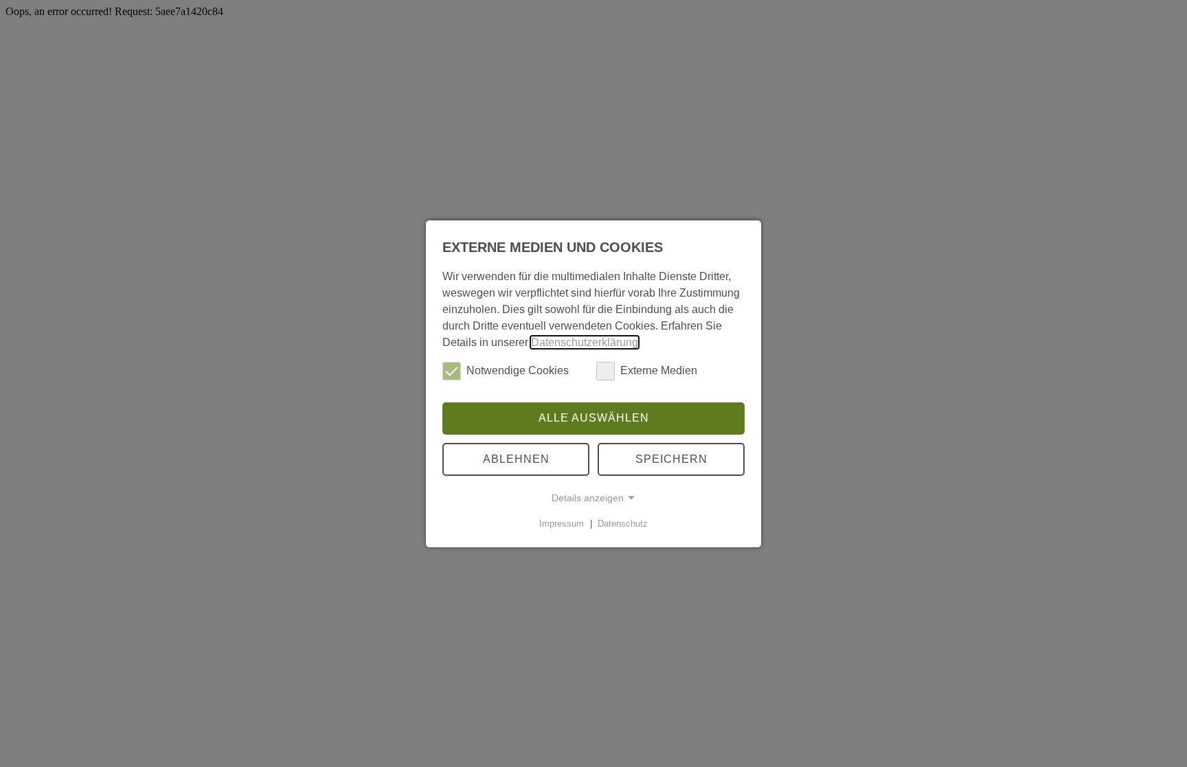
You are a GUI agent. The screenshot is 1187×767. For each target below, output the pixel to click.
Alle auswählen (594, 418)
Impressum (561, 523)
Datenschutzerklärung (584, 341)
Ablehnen (516, 459)
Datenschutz (623, 523)
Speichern (671, 459)
